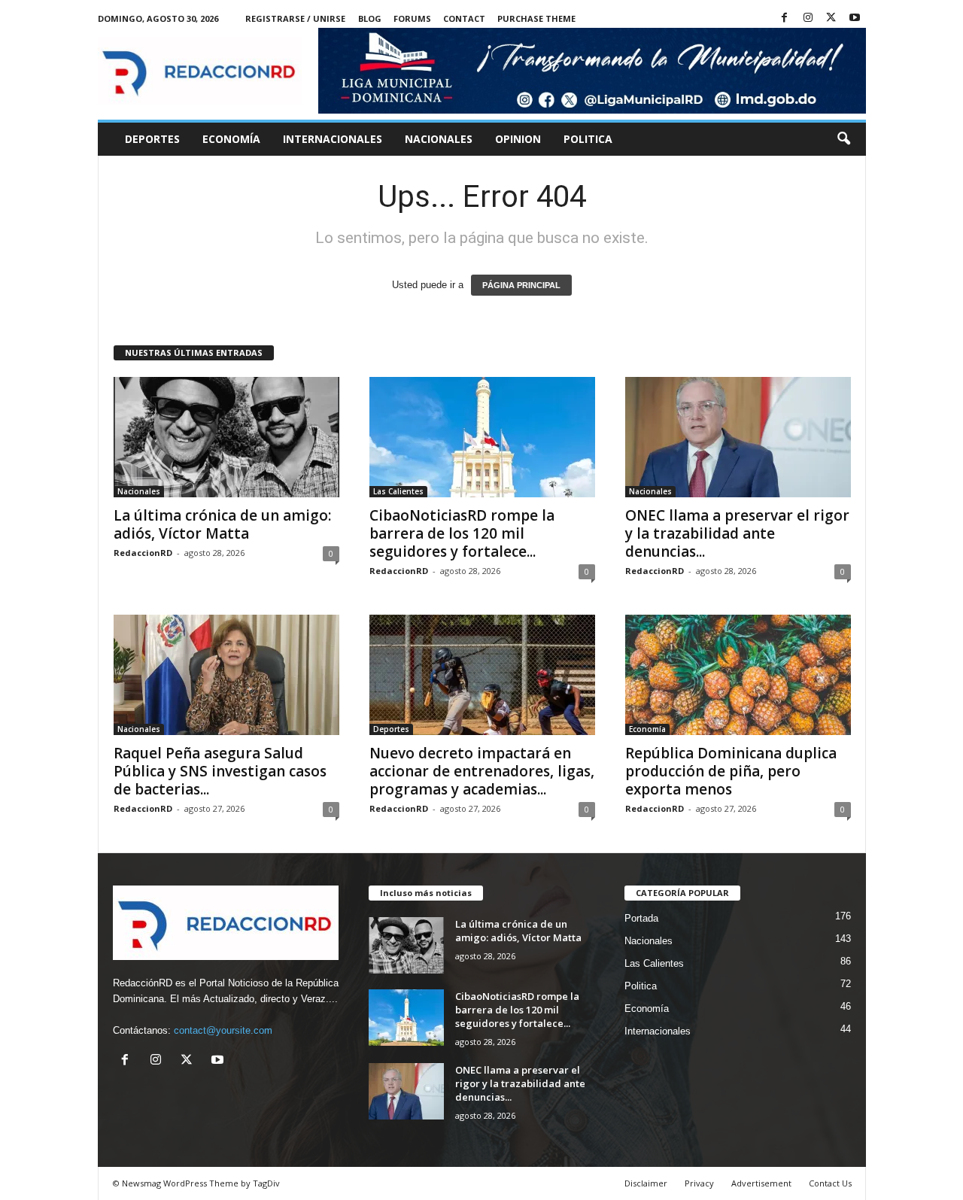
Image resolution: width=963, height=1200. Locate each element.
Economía (231, 139)
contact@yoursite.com (223, 1030)
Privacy (699, 1183)
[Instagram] (808, 18)
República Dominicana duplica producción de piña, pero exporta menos (731, 771)
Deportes (152, 139)
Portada (641, 918)
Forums (412, 18)
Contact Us (830, 1183)
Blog (369, 18)
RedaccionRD (143, 552)
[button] (843, 139)
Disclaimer (645, 1183)
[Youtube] (855, 18)
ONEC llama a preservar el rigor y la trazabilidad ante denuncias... (737, 533)
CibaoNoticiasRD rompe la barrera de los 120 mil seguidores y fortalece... (461, 533)
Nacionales (438, 139)
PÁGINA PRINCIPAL (521, 285)
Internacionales (332, 139)
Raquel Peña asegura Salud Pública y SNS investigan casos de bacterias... (220, 771)
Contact (464, 18)
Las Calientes (398, 491)
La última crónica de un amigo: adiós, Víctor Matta (222, 524)
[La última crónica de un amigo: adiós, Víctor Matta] (226, 437)
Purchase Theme (536, 18)
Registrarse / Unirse (295, 18)
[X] (831, 18)
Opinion (518, 139)
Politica (588, 139)
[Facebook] (785, 18)
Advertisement (761, 1183)
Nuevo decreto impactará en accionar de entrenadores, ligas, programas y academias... (481, 771)
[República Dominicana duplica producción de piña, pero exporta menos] (738, 675)
